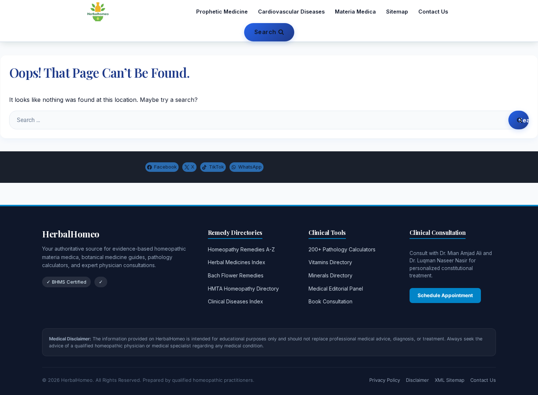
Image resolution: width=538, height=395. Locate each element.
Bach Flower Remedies (236, 275)
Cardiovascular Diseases (291, 11)
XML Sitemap (449, 380)
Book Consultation (330, 301)
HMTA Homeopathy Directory (243, 288)
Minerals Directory (330, 275)
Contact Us (433, 11)
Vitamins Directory (330, 262)
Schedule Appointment (445, 295)
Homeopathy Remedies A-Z (241, 249)
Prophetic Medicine (222, 11)
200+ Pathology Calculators (342, 249)
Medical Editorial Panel (336, 288)
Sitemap (397, 11)
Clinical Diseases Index (235, 301)
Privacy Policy (384, 380)
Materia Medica (355, 11)
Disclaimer (417, 380)
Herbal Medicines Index (236, 262)
